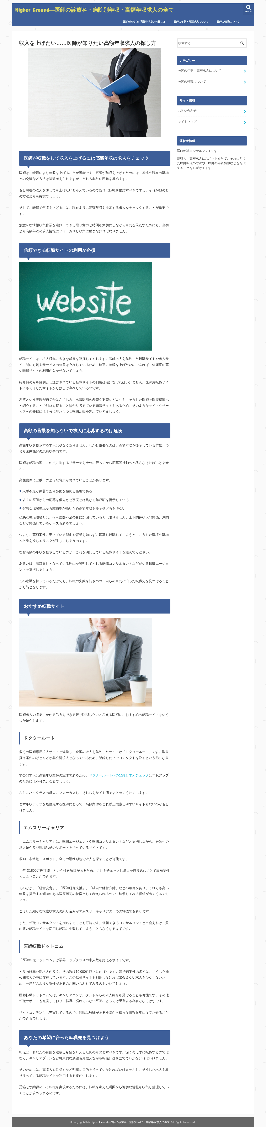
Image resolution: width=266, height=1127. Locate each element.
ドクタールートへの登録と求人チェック (119, 775)
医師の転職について (228, 21)
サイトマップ (187, 121)
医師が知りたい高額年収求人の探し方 (144, 21)
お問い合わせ (187, 110)
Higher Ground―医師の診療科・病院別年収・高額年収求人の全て (94, 9)
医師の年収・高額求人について (191, 21)
